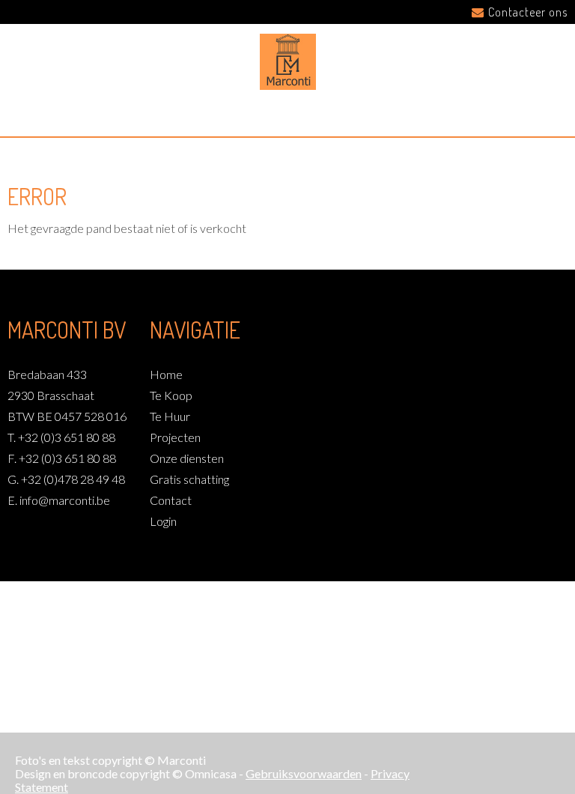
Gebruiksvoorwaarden (304, 773)
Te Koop (171, 395)
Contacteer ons (528, 11)
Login (163, 521)
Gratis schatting (189, 479)
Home (166, 374)
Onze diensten (187, 458)
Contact (171, 500)
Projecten (175, 437)
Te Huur (170, 416)
